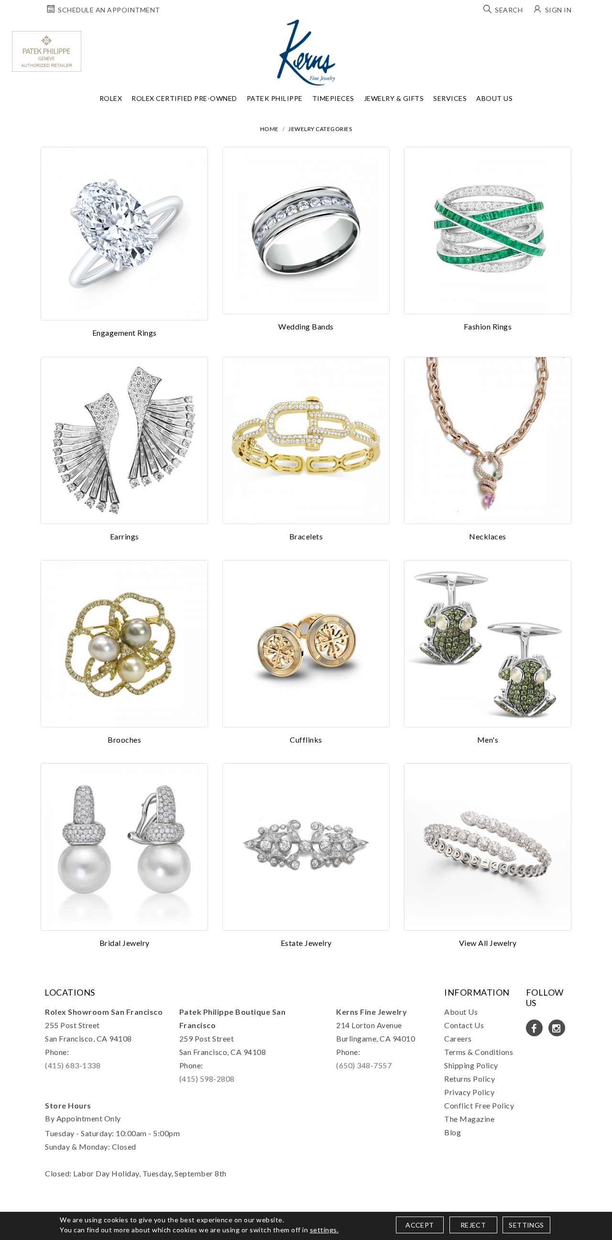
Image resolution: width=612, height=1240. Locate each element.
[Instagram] (556, 1028)
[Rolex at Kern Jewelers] (600, 31)
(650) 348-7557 (364, 1065)
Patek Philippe (275, 98)
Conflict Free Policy (479, 1105)
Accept (419, 1225)
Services (450, 98)
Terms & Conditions (478, 1051)
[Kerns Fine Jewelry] (306, 52)
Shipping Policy (471, 1065)
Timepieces (333, 98)
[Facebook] (534, 1028)
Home (269, 128)
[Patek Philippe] (46, 51)
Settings (526, 1225)
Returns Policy (469, 1078)
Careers (458, 1038)
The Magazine (469, 1118)
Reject (473, 1225)
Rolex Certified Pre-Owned (184, 98)
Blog (452, 1132)
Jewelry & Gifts (394, 98)
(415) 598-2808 (207, 1078)
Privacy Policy (469, 1092)
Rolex (110, 98)
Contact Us (464, 1025)
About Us (494, 98)
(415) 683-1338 (72, 1065)
